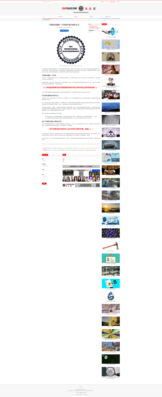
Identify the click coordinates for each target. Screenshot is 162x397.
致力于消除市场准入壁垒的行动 (94, 28)
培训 (63, 159)
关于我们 (77, 392)
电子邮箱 (44, 164)
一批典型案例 (65, 98)
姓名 (43, 158)
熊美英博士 (61, 27)
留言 (43, 174)
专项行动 (58, 125)
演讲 (63, 161)
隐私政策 (81, 392)
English (118, 1)
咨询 (63, 158)
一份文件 (57, 77)
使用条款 (84, 392)
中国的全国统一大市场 (93, 25)
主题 (43, 169)
